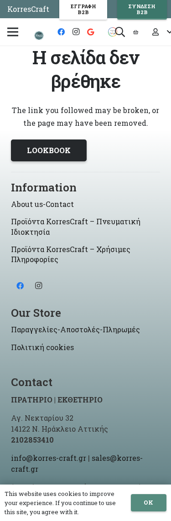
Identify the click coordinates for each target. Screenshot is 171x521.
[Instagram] (75, 32)
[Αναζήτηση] (119, 32)
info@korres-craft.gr (48, 458)
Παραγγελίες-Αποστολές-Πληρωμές (75, 329)
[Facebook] (61, 32)
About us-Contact (42, 204)
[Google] (90, 32)
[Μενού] (12, 32)
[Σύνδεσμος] (39, 35)
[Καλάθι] (136, 32)
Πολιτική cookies (42, 347)
